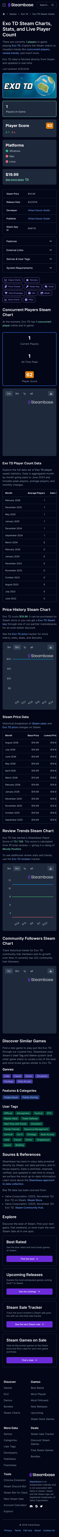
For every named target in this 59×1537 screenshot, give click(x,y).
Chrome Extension (15, 1480)
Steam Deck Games (42, 1419)
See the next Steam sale (27, 1324)
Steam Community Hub (29, 1207)
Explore (8, 1511)
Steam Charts (12, 1412)
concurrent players (38, 49)
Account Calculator (15, 1505)
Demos (8, 1400)
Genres (8, 1434)
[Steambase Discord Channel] (31, 1506)
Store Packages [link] (16, 293)
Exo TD (16, 45)
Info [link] (33, 293)
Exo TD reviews (21, 858)
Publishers (10, 1458)
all (31, 393)
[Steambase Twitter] (41, 1506)
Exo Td (24, 14)
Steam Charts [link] (14, 280)
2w (9, 393)
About (37, 1530)
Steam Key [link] (34, 286)
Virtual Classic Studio (39, 210)
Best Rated (37, 1387)
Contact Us (49, 1530)
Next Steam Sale (14, 1498)
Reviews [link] (34, 280)
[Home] (4, 14)
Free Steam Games (42, 1450)
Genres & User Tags (18, 259)
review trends (11, 53)
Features (11, 241)
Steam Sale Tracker (42, 1434)
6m (17, 647)
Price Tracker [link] (14, 286)
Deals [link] (51, 286)
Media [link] (47, 293)
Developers (10, 1452)
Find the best (27, 1258)
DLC (6, 1394)
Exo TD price (20, 634)
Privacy (8, 1530)
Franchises (10, 1465)
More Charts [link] (14, 299)
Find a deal (27, 1360)
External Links (14, 250)
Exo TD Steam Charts (44, 14)
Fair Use (27, 1530)
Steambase (35, 1481)
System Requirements (19, 267)
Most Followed (39, 1400)
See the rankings (27, 1291)
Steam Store (34, 1200)
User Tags (10, 1446)
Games (13, 14)
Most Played (38, 1394)
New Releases (39, 1406)
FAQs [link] (31, 299)
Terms (17, 1530)
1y (24, 393)
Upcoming (37, 1412)
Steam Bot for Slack (16, 1492)
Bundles (8, 1406)
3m (17, 393)
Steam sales (39, 723)
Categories (10, 1440)
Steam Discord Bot (15, 1486)
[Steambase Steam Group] (36, 1506)
